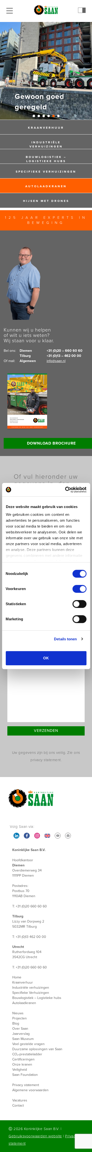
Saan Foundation (25, 1074)
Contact (18, 1105)
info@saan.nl (56, 360)
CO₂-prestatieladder (27, 1054)
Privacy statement (25, 1085)
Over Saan (20, 1028)
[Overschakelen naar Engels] (47, 836)
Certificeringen (23, 1059)
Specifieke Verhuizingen (46, 172)
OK (46, 658)
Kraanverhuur (46, 128)
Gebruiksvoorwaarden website (35, 1136)
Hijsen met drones (46, 201)
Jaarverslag (21, 1033)
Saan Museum (23, 1038)
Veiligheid (19, 1069)
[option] (46, 71)
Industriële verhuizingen (46, 144)
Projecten (19, 1018)
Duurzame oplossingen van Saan (37, 1049)
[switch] (79, 589)
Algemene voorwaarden (30, 1090)
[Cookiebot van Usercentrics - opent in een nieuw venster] (65, 490)
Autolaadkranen (46, 186)
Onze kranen (22, 1064)
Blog (15, 1023)
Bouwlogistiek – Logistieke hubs (46, 159)
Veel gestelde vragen (28, 1044)
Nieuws (18, 1013)
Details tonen (65, 639)
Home (16, 977)
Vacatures (19, 1100)
